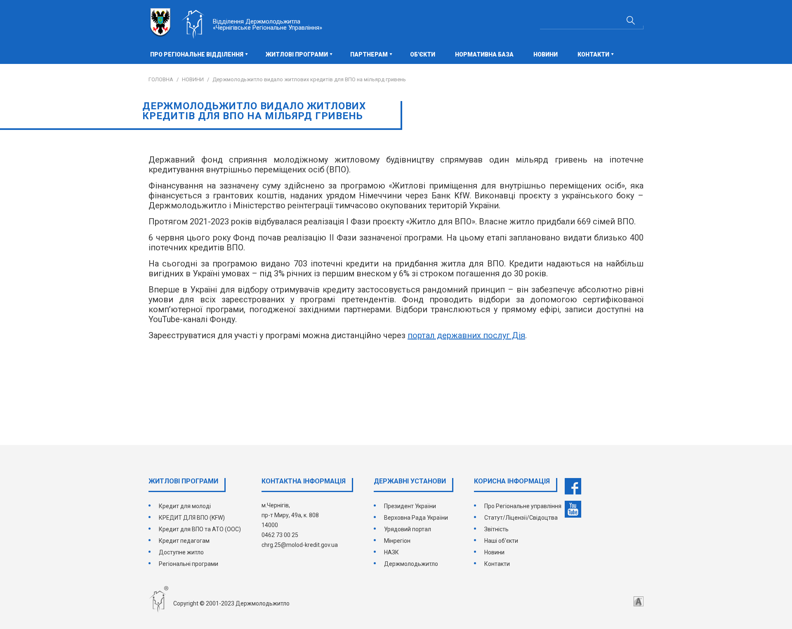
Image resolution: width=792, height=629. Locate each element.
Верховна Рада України (416, 517)
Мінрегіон (397, 540)
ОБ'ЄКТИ (422, 54)
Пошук (630, 20)
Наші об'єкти (501, 540)
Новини (545, 54)
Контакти (497, 564)
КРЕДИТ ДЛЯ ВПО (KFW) (192, 517)
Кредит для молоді (185, 506)
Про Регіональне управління (522, 506)
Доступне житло (181, 552)
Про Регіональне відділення (196, 54)
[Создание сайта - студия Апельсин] (639, 601)
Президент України (410, 506)
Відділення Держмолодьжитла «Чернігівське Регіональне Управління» (267, 24)
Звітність (496, 529)
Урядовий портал (407, 529)
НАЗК (391, 552)
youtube (573, 509)
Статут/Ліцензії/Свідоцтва (521, 517)
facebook (573, 486)
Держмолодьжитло (411, 564)
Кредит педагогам (184, 540)
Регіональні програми (188, 564)
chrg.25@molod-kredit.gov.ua (300, 545)
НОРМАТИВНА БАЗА (484, 54)
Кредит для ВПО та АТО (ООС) (200, 529)
